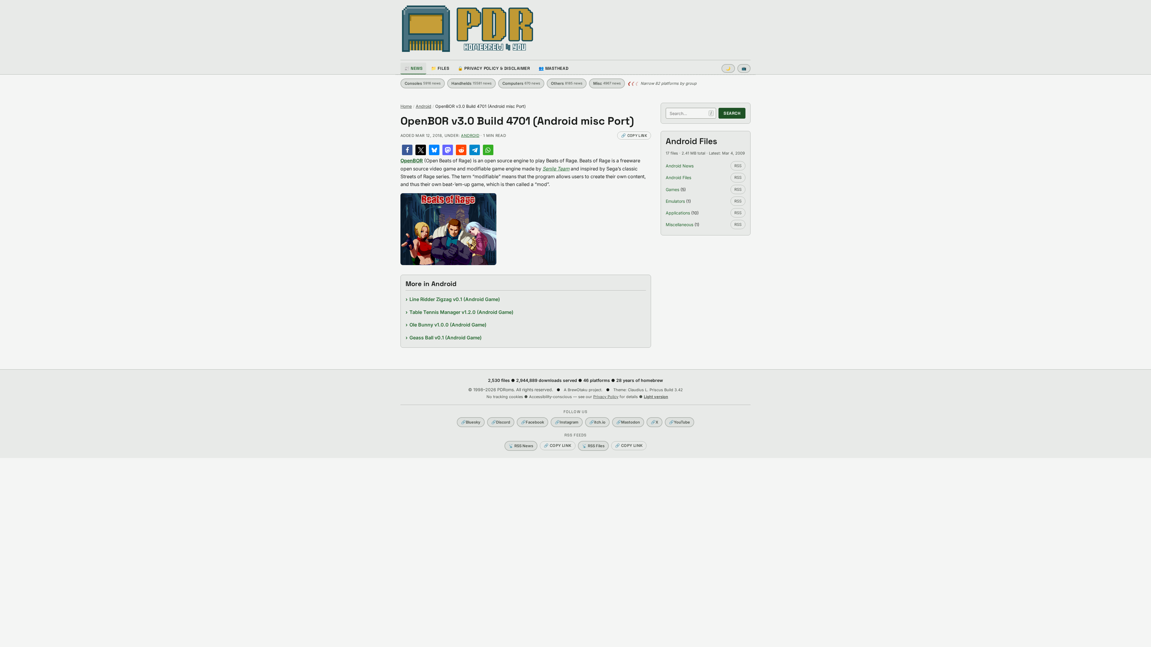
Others (566, 83)
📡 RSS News (521, 446)
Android (423, 106)
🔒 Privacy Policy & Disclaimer (494, 68)
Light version (656, 396)
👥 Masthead (554, 68)
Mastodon (628, 422)
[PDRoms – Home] (467, 29)
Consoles (423, 83)
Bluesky (470, 422)
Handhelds (471, 83)
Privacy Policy (605, 396)
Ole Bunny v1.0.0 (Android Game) (447, 325)
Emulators (675, 201)
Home (406, 106)
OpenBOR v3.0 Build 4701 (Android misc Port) (517, 121)
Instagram (566, 422)
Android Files (678, 177)
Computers (521, 83)
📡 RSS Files (593, 446)
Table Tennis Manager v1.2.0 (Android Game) (461, 312)
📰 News (413, 68)
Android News (680, 165)
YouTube (679, 422)
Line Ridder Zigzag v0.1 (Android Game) (454, 299)
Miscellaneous (679, 224)
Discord (500, 422)
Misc (607, 83)
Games (672, 189)
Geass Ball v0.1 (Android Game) (445, 338)
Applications (678, 212)
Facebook (532, 422)
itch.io (597, 422)
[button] (407, 150)
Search (732, 113)
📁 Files (440, 68)
